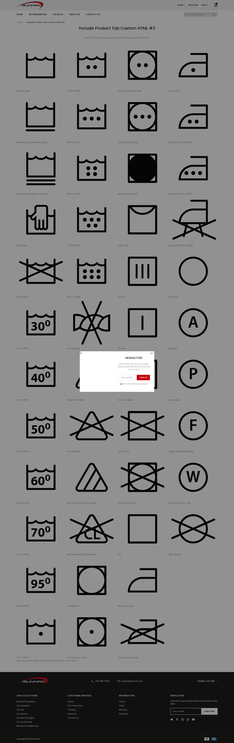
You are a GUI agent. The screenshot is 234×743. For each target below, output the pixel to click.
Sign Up (143, 377)
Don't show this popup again (135, 384)
